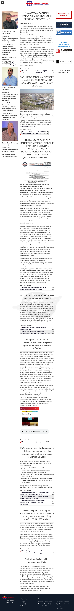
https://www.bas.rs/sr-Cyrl (27, 126)
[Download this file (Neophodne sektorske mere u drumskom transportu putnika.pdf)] (21, 327)
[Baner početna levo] (64, 32)
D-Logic (22, 601)
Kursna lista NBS (42, 606)
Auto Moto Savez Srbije (44, 604)
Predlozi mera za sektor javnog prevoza (34, 442)
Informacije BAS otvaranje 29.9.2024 (33, 132)
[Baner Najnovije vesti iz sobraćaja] (64, 25)
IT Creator (23, 606)
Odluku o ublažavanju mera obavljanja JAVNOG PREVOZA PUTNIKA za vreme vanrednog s (32, 502)
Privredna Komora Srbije (45, 601)
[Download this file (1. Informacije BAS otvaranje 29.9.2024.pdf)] (21, 132)
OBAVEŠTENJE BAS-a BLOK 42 (31, 134)
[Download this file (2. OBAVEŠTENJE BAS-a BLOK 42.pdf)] (21, 134)
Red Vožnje (23, 604)
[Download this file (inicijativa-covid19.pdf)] (21, 551)
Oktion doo (10, 603)
